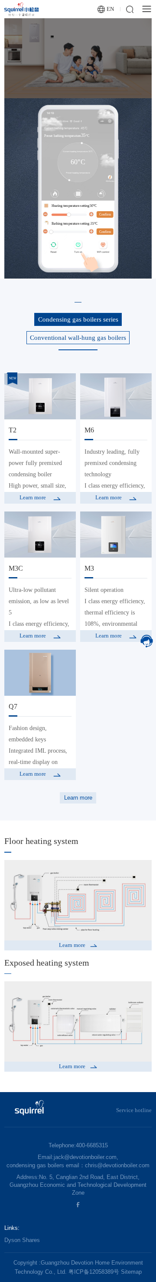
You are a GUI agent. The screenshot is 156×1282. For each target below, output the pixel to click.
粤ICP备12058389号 (93, 1272)
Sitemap (131, 1272)
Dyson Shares (22, 1240)
